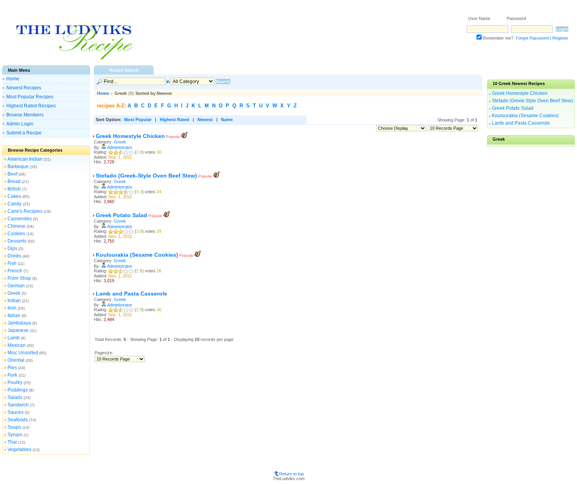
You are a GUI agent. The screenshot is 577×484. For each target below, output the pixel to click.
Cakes (14, 196)
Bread (13, 181)
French (14, 271)
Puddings (17, 390)
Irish (11, 308)
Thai (12, 442)
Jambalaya (19, 323)
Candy (14, 204)
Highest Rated (174, 119)
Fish (11, 263)
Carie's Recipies (24, 211)
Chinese (16, 226)
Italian (13, 315)
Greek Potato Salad (121, 215)
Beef (12, 174)
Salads (14, 397)
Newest (205, 119)
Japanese (18, 330)
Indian (14, 300)
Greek (13, 293)
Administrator (119, 147)
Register (560, 38)
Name (227, 119)
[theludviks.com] (74, 59)
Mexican (16, 345)
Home (12, 79)
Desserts (16, 241)
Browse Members (25, 115)
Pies (12, 367)
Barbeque (18, 166)
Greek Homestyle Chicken (130, 136)
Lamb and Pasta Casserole (131, 293)
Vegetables (19, 449)
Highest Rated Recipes (31, 106)
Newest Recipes (23, 88)
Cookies (16, 233)
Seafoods (17, 419)
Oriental (15, 360)
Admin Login (19, 124)
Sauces (15, 412)
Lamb (13, 338)
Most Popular (138, 119)
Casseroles (19, 218)
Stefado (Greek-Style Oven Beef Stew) (146, 175)
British (14, 189)
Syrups (14, 434)
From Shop (19, 278)
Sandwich (18, 405)
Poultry (14, 382)
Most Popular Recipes (29, 97)
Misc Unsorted (22, 352)
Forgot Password (532, 38)
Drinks (14, 256)
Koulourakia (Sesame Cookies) (137, 255)
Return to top (291, 473)
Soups (14, 427)
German (16, 285)
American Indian (24, 159)
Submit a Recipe (24, 133)
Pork (12, 375)
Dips (12, 248)
